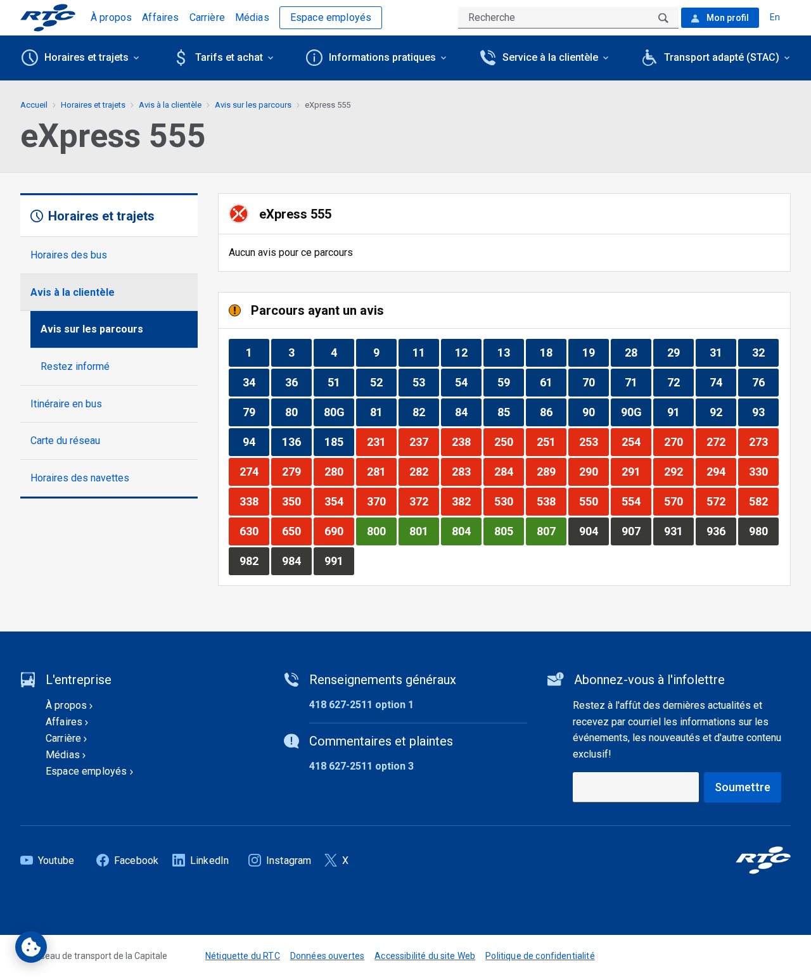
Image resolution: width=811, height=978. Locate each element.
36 (298, 382)
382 (466, 501)
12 (468, 352)
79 (255, 412)
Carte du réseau (65, 441)
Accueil (34, 105)
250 (509, 441)
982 (254, 561)
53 (425, 382)
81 (383, 412)
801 (424, 531)
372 (424, 501)
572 (721, 501)
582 (763, 501)
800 (381, 531)
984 (296, 561)
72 (680, 382)
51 (340, 382)
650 (296, 531)
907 (636, 531)
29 (680, 352)
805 (509, 531)
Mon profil (727, 18)
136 (296, 441)
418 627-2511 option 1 (361, 705)
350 (296, 501)
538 (551, 501)
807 (551, 531)
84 (468, 412)
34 (255, 382)
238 (466, 441)
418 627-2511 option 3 (361, 766)
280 (339, 471)
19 (595, 352)
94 (255, 441)
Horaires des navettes (79, 478)
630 (254, 531)
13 (510, 352)
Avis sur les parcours (92, 329)
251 (551, 441)
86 (552, 412)
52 (383, 382)
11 (425, 352)
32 (765, 352)
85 (510, 412)
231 (381, 441)
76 (765, 382)
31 (722, 352)
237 (424, 441)
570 (678, 501)
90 (595, 412)
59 (510, 382)
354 (339, 501)
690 (339, 531)
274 (254, 471)
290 (593, 471)
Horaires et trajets (93, 105)
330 (763, 471)
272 (721, 441)
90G (635, 412)
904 (593, 531)
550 (593, 501)
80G (338, 412)
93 (765, 412)
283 (466, 471)
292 (678, 471)
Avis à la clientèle (72, 292)
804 (466, 531)
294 (721, 471)
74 (722, 382)
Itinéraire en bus (66, 404)
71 (637, 382)
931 (678, 531)
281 (381, 471)
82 (425, 412)
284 (509, 471)
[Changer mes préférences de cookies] (31, 947)
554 (636, 501)
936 (721, 531)
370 (381, 501)
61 (552, 382)
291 (636, 471)
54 (468, 382)
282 (424, 471)
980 (763, 531)
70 (595, 382)
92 (722, 412)
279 (296, 471)
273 (763, 441)
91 (680, 412)
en (775, 17)
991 (339, 561)
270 (678, 441)
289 (551, 471)
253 (593, 441)
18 (552, 352)
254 (636, 441)
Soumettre (742, 787)
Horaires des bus (68, 255)
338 (254, 501)
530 (509, 501)
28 (637, 352)
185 (339, 441)
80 (298, 412)
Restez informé (75, 366)
